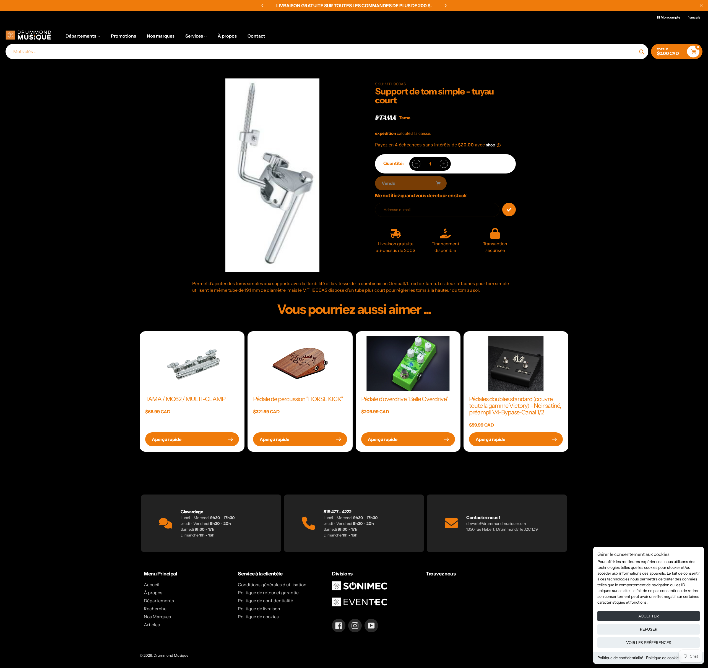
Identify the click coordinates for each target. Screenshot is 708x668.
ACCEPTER (648, 616)
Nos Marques (157, 616)
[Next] (445, 5)
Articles (152, 624)
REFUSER (648, 629)
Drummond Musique (170, 655)
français (694, 17)
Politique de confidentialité (620, 657)
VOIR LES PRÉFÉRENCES (648, 642)
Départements (159, 600)
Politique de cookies (663, 657)
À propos (153, 592)
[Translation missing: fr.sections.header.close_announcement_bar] (701, 5)
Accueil (151, 584)
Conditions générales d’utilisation (272, 584)
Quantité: (393, 163)
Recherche (155, 608)
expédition (386, 133)
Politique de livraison (259, 608)
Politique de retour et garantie (268, 592)
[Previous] (263, 5)
